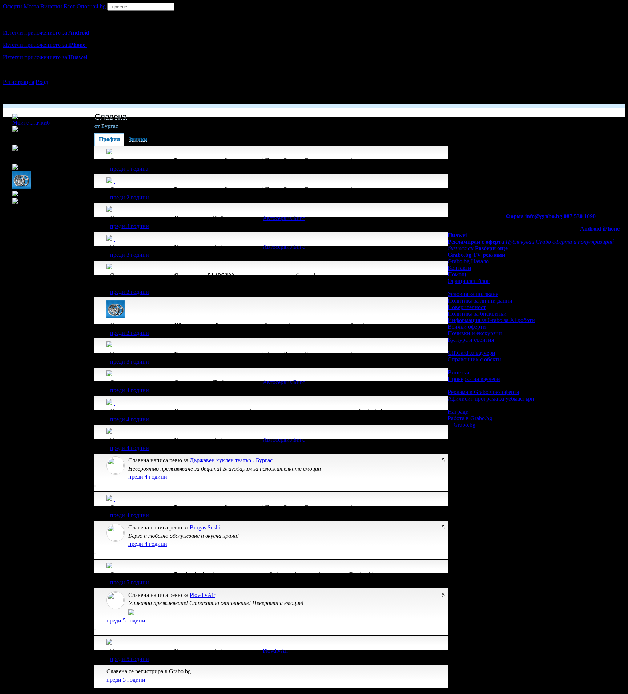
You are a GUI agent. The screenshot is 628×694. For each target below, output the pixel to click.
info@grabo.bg (543, 216)
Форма (515, 216)
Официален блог (469, 281)
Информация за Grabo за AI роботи (491, 320)
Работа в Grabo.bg (470, 418)
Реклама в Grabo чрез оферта (483, 392)
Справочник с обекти (474, 359)
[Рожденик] (114, 152)
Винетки (459, 372)
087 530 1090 (580, 216)
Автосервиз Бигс (284, 218)
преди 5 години (129, 582)
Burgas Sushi (205, 527)
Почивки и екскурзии (475, 333)
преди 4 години (129, 390)
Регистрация (18, 82)
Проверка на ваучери (474, 379)
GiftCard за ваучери (471, 353)
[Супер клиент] (114, 210)
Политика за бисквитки (477, 314)
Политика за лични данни (480, 300)
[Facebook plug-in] (114, 566)
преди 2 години (129, 197)
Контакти (459, 268)
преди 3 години (129, 226)
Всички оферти (467, 327)
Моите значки (31, 122)
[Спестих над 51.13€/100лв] (114, 267)
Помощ (457, 274)
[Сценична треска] (114, 403)
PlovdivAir (202, 595)
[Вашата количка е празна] (3, 14)
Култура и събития (471, 340)
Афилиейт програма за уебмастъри (491, 398)
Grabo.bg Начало (468, 261)
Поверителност (467, 307)
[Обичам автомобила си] (127, 316)
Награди (458, 412)
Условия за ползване (473, 294)
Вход (42, 82)
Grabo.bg (464, 425)
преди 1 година (129, 169)
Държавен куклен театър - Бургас (231, 460)
